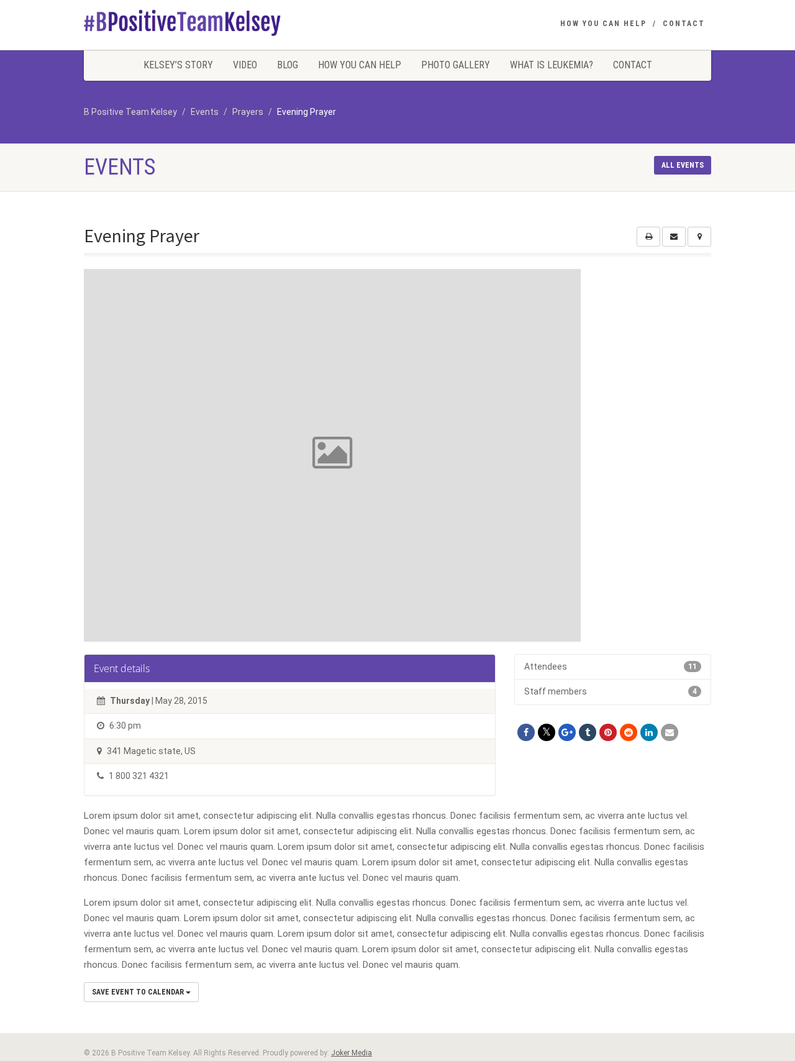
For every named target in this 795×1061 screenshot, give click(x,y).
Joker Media (351, 1053)
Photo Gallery (455, 65)
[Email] (669, 732)
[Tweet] (546, 732)
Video (245, 65)
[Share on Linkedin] (649, 732)
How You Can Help (603, 23)
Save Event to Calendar (139, 992)
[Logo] (182, 22)
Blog (287, 65)
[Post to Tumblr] (587, 732)
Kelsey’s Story (178, 65)
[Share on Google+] (567, 732)
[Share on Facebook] (526, 732)
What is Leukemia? (551, 65)
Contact (684, 23)
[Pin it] (608, 732)
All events (682, 165)
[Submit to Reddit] (628, 732)
